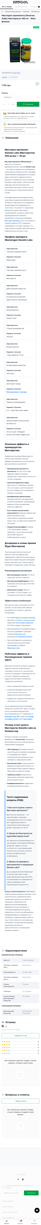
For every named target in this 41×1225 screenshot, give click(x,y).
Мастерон (26, 11)
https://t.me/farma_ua (23, 1179)
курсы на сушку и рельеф (25, 618)
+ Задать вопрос (20, 1101)
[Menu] (3, 2)
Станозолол (18, 634)
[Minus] (4, 104)
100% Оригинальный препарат (22, 124)
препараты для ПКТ (12, 716)
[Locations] (35, 2)
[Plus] (13, 104)
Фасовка (5, 93)
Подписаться (31, 1193)
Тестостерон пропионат (25, 623)
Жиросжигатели (13, 648)
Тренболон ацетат (25, 637)
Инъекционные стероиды (13, 11)
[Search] (6, 2)
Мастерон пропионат (13, 221)
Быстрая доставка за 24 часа (21, 113)
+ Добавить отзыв (20, 1036)
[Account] (39, 2)
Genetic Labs (16, 73)
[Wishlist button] (37, 84)
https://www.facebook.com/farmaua (18, 1179)
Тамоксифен (27, 719)
